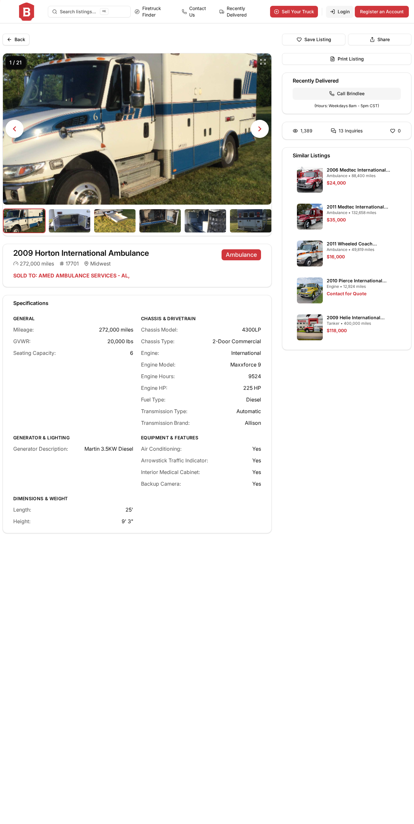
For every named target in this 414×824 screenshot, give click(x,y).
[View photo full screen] (263, 62)
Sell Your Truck (298, 11)
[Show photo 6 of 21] (250, 221)
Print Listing (351, 59)
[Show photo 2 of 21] (69, 221)
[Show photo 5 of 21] (205, 221)
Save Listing (317, 39)
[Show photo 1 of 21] (24, 221)
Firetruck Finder (151, 11)
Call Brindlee (351, 93)
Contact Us (197, 11)
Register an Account (382, 11)
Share (383, 39)
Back (20, 39)
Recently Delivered (237, 11)
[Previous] (14, 129)
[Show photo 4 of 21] (160, 221)
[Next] (260, 129)
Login (344, 11)
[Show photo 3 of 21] (114, 221)
